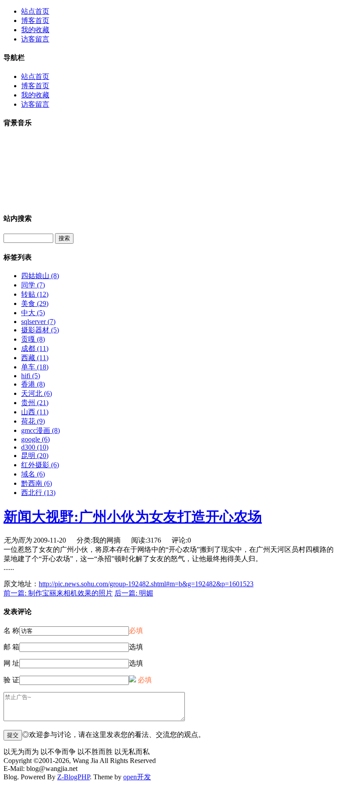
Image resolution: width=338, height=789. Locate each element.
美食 (34, 303)
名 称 (11, 630)
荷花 (33, 421)
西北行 (38, 492)
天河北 (36, 393)
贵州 (34, 402)
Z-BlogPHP (73, 777)
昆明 (34, 455)
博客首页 (35, 20)
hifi (30, 376)
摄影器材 (40, 330)
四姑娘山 (40, 275)
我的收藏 (35, 29)
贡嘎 (33, 339)
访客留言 (35, 39)
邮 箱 (11, 647)
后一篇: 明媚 (133, 593)
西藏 (34, 357)
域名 (33, 474)
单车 (34, 367)
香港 (33, 384)
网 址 (11, 663)
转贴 (34, 294)
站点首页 (35, 11)
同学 (33, 285)
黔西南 (36, 483)
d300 (34, 447)
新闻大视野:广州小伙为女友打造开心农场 (133, 517)
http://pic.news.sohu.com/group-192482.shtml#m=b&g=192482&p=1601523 (146, 584)
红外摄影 (40, 465)
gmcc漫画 (40, 430)
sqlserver (38, 321)
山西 (34, 412)
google (35, 439)
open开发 (137, 777)
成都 (34, 348)
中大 (33, 312)
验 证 (11, 680)
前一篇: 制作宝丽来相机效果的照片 (58, 593)
